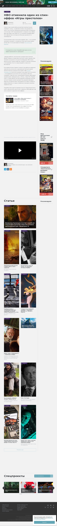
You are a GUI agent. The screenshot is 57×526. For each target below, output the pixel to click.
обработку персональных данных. (43, 518)
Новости (7, 11)
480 (34, 156)
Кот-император (10, 22)
